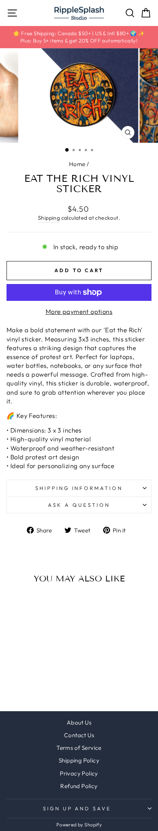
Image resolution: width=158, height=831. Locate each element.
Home (77, 164)
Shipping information (79, 488)
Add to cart (34, 646)
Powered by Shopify (79, 824)
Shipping (49, 217)
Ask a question (79, 505)
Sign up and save (77, 808)
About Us (79, 722)
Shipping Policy (79, 760)
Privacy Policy (79, 773)
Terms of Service (79, 747)
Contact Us (79, 735)
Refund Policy (78, 786)
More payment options (79, 311)
